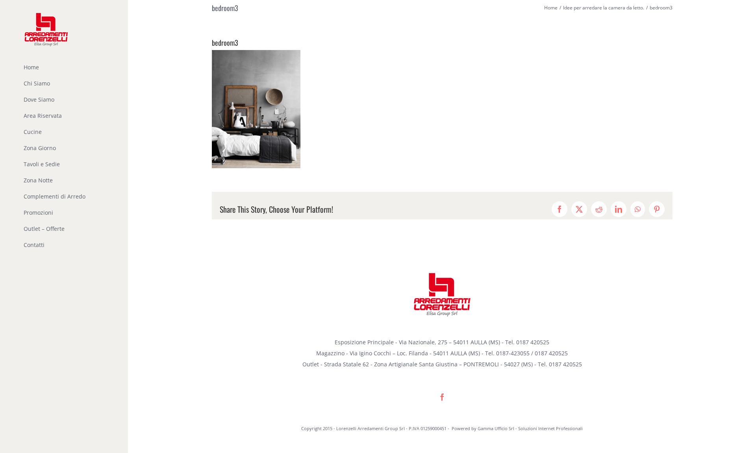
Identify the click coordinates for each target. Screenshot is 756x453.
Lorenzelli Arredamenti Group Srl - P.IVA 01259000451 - (393, 428)
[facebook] (442, 397)
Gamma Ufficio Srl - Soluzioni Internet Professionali (530, 428)
